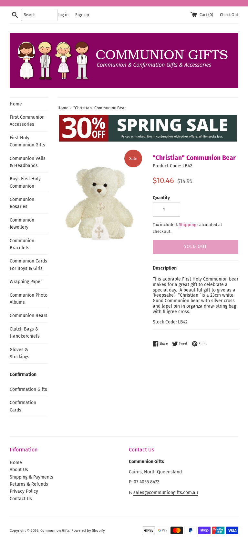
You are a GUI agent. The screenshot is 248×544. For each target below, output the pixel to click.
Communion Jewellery (22, 223)
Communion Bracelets (22, 244)
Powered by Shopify (88, 531)
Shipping (187, 224)
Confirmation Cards (23, 406)
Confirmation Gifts (28, 389)
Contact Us (21, 498)
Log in (62, 14)
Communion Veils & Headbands (28, 162)
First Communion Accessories (27, 120)
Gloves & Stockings (19, 353)
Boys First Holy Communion (25, 182)
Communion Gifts (54, 531)
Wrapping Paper (26, 281)
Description (165, 268)
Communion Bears (28, 315)
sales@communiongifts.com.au (165, 492)
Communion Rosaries (22, 203)
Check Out (229, 14)
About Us (19, 469)
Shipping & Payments (31, 477)
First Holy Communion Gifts (27, 141)
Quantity (161, 198)
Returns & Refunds (29, 484)
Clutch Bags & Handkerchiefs (25, 332)
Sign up (82, 14)
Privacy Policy (24, 491)
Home (16, 104)
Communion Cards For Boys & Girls (28, 264)
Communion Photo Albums (28, 298)
